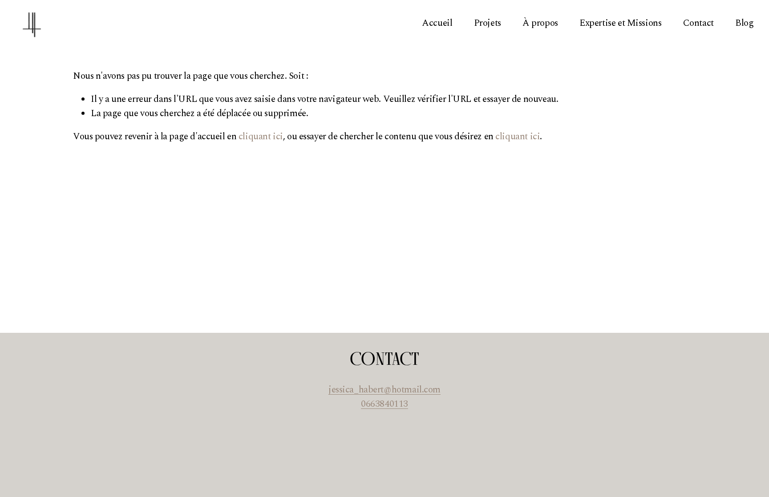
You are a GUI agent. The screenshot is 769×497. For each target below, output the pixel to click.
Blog (744, 23)
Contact (698, 23)
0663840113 (384, 404)
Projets (487, 23)
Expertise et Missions (620, 23)
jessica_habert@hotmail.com (384, 390)
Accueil (437, 23)
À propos (540, 23)
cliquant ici (261, 136)
